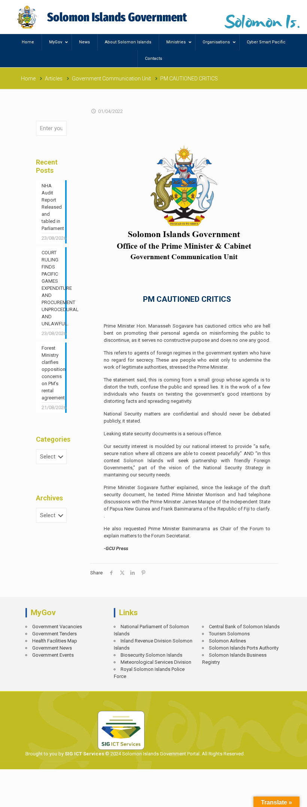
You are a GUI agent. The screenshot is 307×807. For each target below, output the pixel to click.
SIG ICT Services (84, 754)
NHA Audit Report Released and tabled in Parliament (51, 207)
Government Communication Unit (111, 79)
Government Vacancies (57, 626)
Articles (54, 79)
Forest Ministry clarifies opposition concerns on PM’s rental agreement (51, 373)
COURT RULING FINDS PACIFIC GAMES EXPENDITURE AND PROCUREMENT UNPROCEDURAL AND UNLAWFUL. (51, 288)
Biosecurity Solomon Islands (151, 655)
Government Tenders (54, 633)
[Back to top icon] (275, 796)
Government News (52, 648)
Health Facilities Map (54, 641)
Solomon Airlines (227, 641)
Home (28, 79)
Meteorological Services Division (156, 662)
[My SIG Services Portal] (103, 17)
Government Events (53, 655)
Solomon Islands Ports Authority (244, 648)
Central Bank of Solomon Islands (244, 626)
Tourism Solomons (229, 633)
